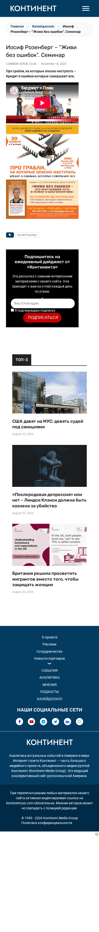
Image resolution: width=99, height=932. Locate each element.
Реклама (49, 644)
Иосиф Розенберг (27, 235)
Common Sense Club (21, 64)
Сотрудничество (49, 651)
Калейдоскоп (43, 26)
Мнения (50, 685)
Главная (17, 26)
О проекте (49, 637)
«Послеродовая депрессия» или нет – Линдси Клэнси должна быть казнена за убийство (49, 500)
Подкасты (49, 692)
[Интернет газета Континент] (49, 743)
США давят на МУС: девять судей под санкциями (47, 424)
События (50, 670)
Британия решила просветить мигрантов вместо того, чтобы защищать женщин (45, 579)
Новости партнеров (49, 658)
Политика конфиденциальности (46, 823)
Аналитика (49, 677)
